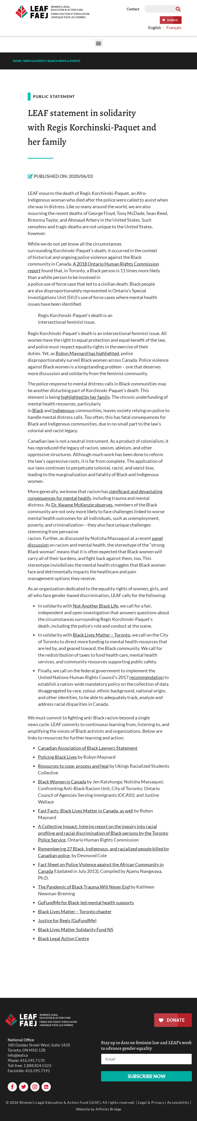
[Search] (178, 9)
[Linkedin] (46, 1086)
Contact (133, 9)
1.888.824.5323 (37, 1065)
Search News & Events (63, 60)
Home (17, 60)
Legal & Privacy (151, 1102)
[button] (98, 43)
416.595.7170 (32, 1060)
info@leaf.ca (18, 1055)
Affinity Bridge (108, 1109)
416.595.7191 (37, 1070)
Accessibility (178, 1102)
